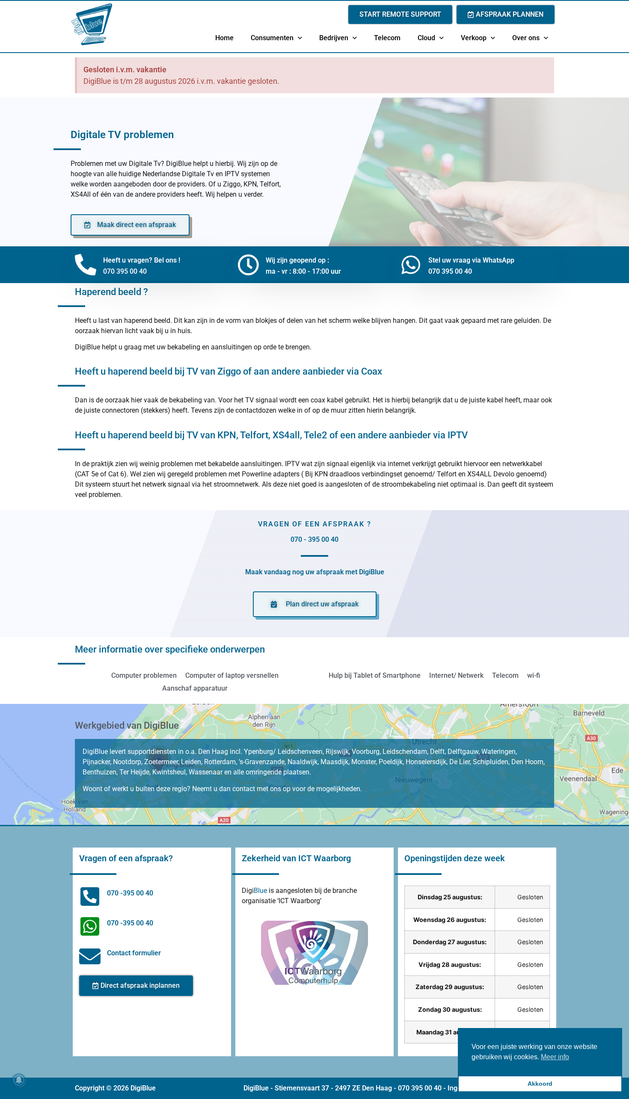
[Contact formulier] (90, 956)
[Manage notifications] (19, 1080)
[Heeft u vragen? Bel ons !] (85, 264)
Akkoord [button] (540, 1083)
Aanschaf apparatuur (195, 688)
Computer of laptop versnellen (232, 675)
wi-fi (533, 675)
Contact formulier (134, 953)
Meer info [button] (555, 1057)
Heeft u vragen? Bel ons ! (141, 260)
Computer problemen (144, 675)
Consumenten (272, 38)
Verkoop (474, 38)
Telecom (387, 38)
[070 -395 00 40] (90, 896)
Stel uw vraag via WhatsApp (471, 260)
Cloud (426, 38)
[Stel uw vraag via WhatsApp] (410, 264)
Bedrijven (333, 38)
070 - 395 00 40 (314, 539)
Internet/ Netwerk (456, 675)
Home (224, 38)
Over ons (526, 38)
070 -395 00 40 (130, 893)
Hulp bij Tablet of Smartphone (375, 675)
